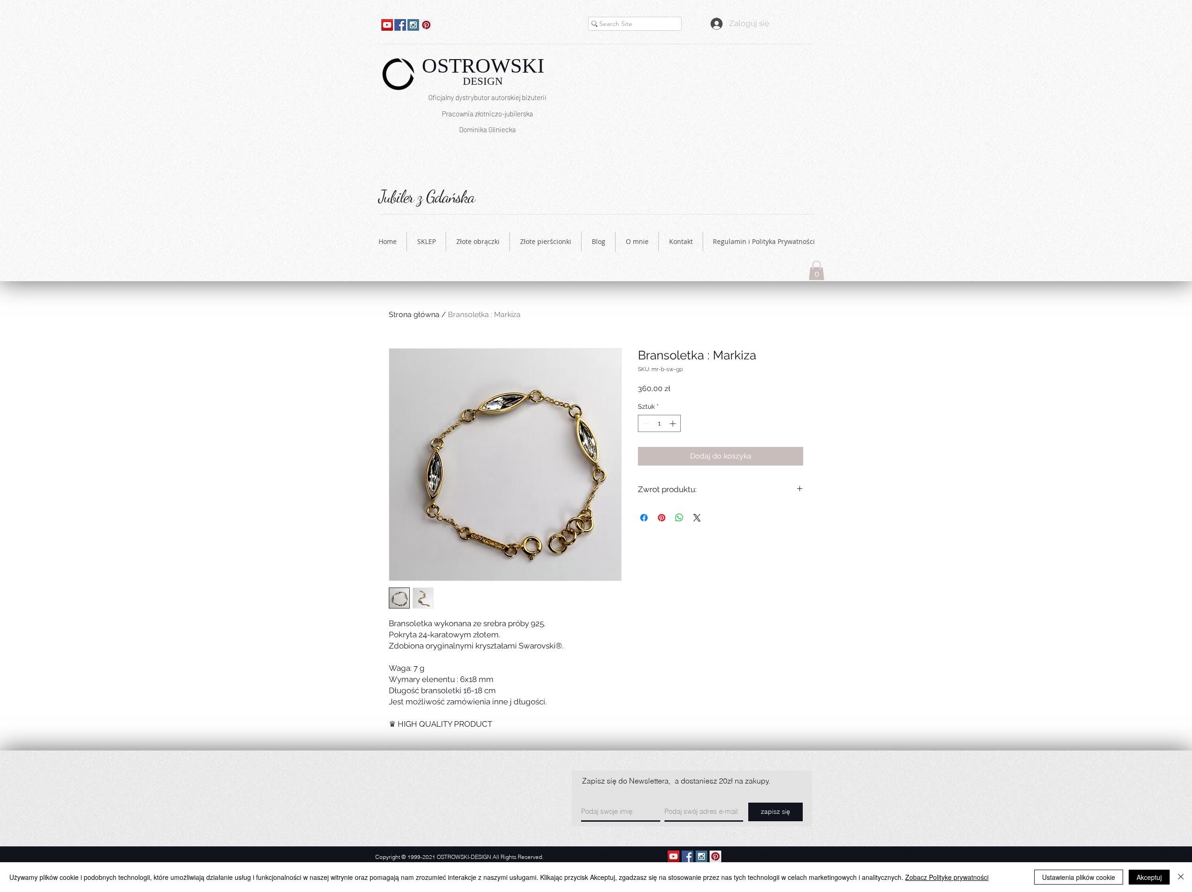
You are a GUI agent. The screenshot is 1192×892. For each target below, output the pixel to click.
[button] (816, 270)
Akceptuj (1149, 877)
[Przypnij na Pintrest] (661, 517)
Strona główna (414, 314)
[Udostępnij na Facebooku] (644, 517)
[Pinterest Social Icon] (426, 25)
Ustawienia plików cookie (1078, 877)
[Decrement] (645, 423)
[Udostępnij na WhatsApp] (679, 517)
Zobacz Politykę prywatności (947, 877)
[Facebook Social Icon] (400, 25)
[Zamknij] (1180, 877)
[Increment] (673, 423)
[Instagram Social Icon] (413, 25)
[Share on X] (697, 517)
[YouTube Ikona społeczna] (387, 25)
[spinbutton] (659, 423)
